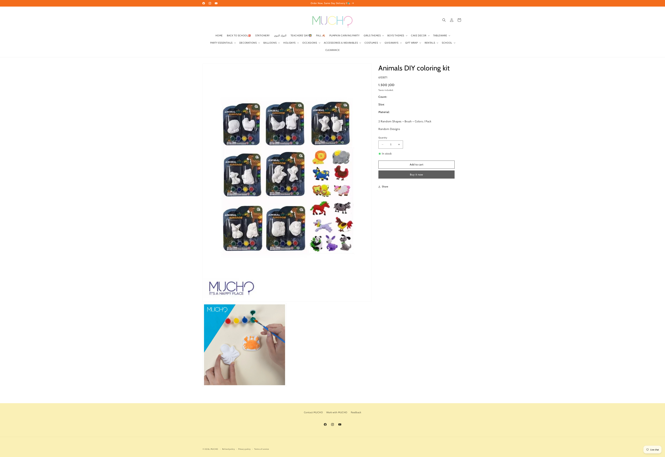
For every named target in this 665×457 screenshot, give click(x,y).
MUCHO (214, 449)
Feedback (356, 412)
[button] (373, 35)
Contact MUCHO (313, 412)
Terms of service (261, 449)
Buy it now (416, 174)
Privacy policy (244, 449)
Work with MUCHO (336, 412)
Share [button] (385, 186)
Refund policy (228, 449)
